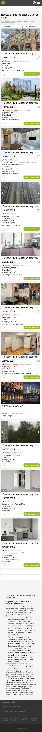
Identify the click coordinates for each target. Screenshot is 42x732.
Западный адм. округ (27, 162)
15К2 (14, 317)
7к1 (14, 63)
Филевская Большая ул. (11, 553)
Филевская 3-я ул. (9, 455)
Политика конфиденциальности (14, 711)
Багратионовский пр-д (11, 504)
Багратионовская (12, 61)
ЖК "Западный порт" (10, 559)
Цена (23, 26)
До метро (32, 26)
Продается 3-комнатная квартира (20, 53)
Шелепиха (9, 214)
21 (18, 268)
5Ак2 (17, 216)
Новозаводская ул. (9, 268)
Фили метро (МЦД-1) (10, 162)
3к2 (23, 553)
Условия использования (11, 709)
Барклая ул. (6, 63)
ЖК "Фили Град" (8, 223)
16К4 (14, 366)
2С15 (17, 113)
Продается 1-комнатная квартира (20, 206)
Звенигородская (11, 110)
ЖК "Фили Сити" (8, 171)
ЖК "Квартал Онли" (12, 406)
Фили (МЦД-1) (10, 160)
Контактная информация (11, 706)
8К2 (18, 455)
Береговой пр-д (8, 113)
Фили (7, 502)
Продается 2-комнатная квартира (20, 152)
